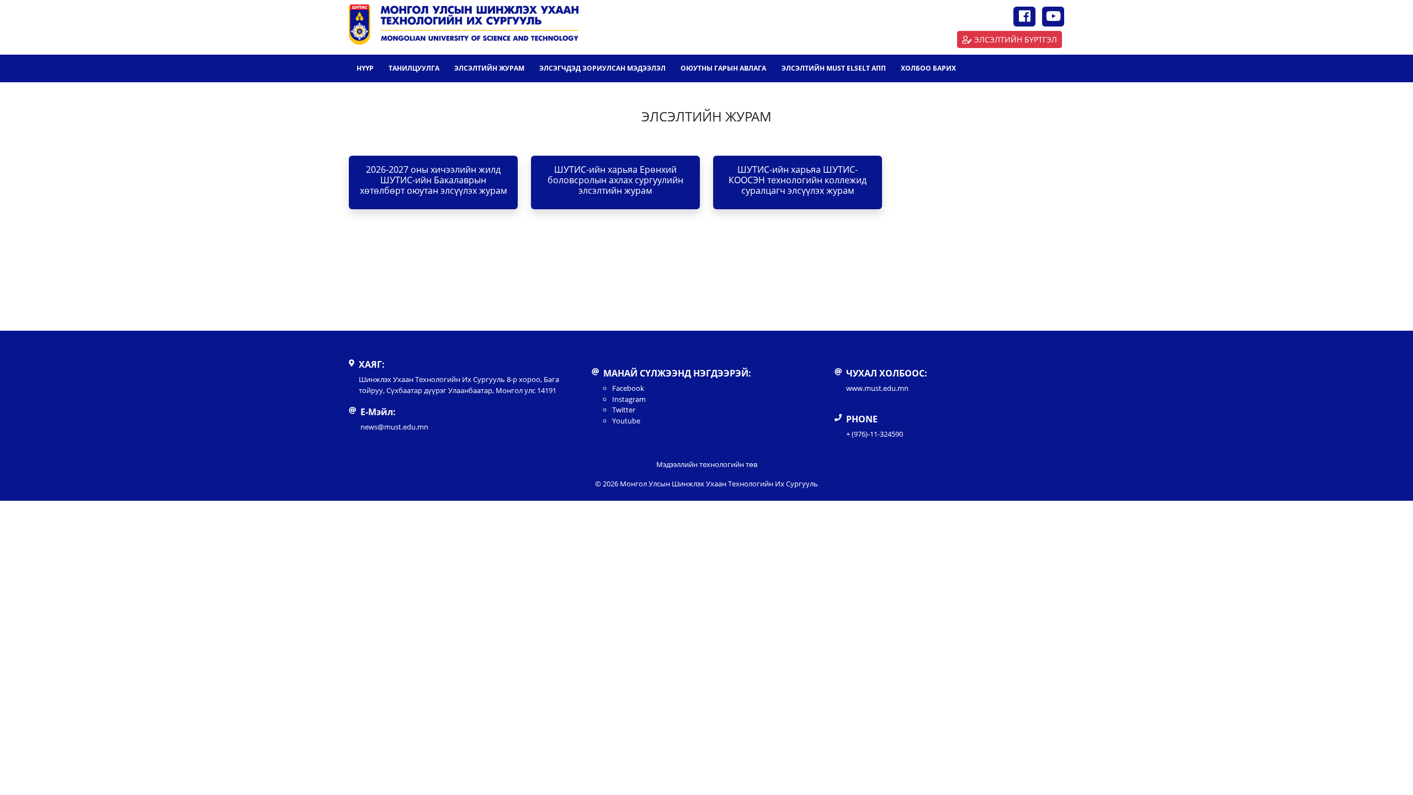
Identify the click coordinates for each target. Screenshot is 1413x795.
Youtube (626, 421)
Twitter (623, 410)
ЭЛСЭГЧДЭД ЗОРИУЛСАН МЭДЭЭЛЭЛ (602, 68)
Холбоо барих (928, 68)
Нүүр (365, 68)
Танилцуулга (414, 68)
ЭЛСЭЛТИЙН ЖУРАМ (489, 68)
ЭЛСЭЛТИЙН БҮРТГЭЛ (1015, 39)
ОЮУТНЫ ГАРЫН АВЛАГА (723, 68)
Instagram (629, 399)
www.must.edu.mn (877, 388)
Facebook (628, 388)
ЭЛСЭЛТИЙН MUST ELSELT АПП (834, 68)
